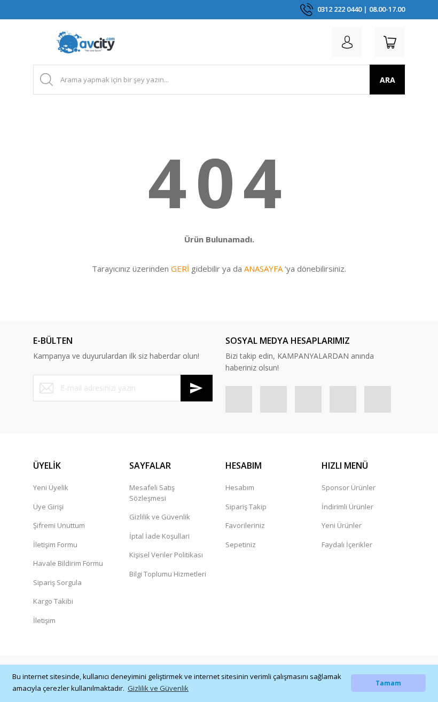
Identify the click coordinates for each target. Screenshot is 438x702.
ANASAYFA (263, 268)
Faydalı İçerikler (347, 544)
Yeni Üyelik (50, 487)
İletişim (44, 620)
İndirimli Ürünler (347, 506)
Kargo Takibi (53, 601)
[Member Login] (347, 42)
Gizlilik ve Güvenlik (159, 517)
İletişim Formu (55, 544)
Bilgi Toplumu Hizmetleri (167, 574)
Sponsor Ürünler (349, 487)
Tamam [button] (388, 683)
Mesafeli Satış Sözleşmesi (152, 493)
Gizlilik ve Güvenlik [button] (158, 688)
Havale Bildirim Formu (68, 563)
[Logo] (85, 42)
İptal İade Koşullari (159, 536)
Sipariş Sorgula (57, 582)
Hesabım (239, 487)
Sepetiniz (240, 544)
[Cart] (390, 42)
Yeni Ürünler (342, 525)
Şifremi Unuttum (59, 525)
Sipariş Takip (246, 506)
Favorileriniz (245, 525)
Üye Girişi (48, 506)
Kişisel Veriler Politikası (166, 554)
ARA (387, 80)
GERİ (180, 268)
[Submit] (197, 388)
